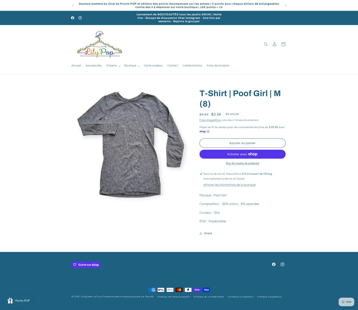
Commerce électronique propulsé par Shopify (128, 297)
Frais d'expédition (210, 120)
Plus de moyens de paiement (242, 163)
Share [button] (208, 233)
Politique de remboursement (174, 297)
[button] (113, 66)
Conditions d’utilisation (240, 297)
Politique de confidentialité (209, 297)
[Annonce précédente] (72, 5)
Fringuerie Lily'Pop (91, 297)
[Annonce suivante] (285, 5)
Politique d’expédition (269, 297)
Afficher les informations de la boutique (229, 184)
